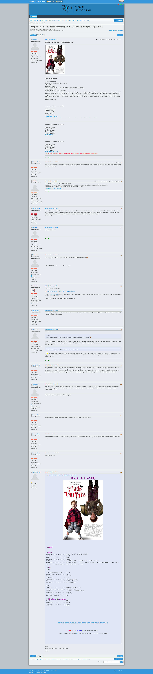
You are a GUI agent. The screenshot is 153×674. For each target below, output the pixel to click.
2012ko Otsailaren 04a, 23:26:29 (51, 208)
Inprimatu (120, 35)
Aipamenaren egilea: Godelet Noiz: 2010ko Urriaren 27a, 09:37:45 (61, 475)
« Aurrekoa (112, 30)
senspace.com (54, 294)
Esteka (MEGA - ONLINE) (51, 116)
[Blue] (119, 4)
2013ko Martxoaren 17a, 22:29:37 (52, 453)
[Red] (118, 4)
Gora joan (32, 656)
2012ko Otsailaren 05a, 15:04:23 (51, 414)
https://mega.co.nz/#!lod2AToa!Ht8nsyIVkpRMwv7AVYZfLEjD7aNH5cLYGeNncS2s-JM (83, 623)
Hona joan (100, 661)
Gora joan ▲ (121, 670)
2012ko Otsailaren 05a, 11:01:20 (51, 329)
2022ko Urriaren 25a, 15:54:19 (51, 472)
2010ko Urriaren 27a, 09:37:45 (51, 39)
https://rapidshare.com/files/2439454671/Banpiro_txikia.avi (60, 291)
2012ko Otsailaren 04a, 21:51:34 (51, 162)
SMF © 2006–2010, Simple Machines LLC (48, 670)
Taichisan (35, 255)
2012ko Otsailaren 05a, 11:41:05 (51, 365)
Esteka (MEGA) (49, 135)
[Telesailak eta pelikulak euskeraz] (31, 303)
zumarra (35, 286)
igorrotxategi (36, 472)
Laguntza (116, 670)
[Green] (121, 4)
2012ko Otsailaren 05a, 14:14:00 (51, 384)
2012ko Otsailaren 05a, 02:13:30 (51, 254)
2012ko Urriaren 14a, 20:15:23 (51, 434)
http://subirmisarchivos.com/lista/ (53, 188)
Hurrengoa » (119, 30)
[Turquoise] (123, 4)
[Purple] (122, 4)
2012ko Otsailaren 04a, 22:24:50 (51, 181)
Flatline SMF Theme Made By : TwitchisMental (37, 672)
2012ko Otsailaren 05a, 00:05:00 (51, 227)
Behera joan (33, 34)
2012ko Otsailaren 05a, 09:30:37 (51, 310)
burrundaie (36, 162)
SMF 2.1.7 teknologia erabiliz (34, 670)
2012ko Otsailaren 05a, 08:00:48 (51, 285)
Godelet (34, 39)
